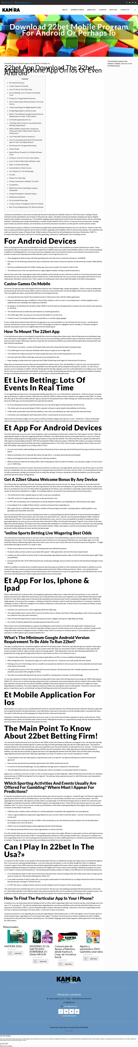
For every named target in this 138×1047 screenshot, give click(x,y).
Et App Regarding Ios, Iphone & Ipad (22, 111)
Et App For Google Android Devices (22, 98)
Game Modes (14, 149)
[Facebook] (127, 2)
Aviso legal (69, 1031)
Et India (12, 175)
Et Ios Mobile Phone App (18, 200)
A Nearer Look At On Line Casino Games (24, 158)
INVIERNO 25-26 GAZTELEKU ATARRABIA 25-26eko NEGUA (39, 950)
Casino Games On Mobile (18, 86)
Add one (124, 63)
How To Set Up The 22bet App (20, 89)
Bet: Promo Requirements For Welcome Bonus (26, 207)
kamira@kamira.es (24, 2)
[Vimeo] (132, 2)
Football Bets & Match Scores (20, 168)
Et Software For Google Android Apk (22, 145)
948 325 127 (8, 2)
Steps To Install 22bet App (19, 164)
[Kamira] (11, 10)
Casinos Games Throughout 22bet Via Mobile (26, 204)
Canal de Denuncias (69, 1016)
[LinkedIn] (135, 2)
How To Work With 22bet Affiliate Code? (24, 161)
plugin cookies (22, 1040)
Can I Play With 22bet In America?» (22, 136)
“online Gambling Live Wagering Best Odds (25, 107)
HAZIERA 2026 (13, 946)
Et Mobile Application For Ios (20, 120)
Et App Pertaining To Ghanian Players (23, 194)
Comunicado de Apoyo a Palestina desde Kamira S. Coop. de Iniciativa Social (65, 952)
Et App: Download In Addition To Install (23, 181)
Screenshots (13, 185)
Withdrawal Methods (17, 197)
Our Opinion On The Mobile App (21, 171)
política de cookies (125, 1039)
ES (135, 10)
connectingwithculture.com (58, 254)
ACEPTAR (4, 1044)
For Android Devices (16, 83)
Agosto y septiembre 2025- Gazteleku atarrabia (91, 949)
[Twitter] (130, 2)
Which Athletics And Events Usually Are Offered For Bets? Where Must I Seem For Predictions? (24, 131)
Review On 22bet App (17, 178)
